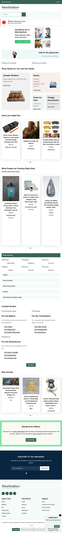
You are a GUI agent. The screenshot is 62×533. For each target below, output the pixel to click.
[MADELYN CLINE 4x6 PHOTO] (31, 139)
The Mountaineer (10, 355)
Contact (4, 516)
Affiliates (4, 504)
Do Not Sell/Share (43, 529)
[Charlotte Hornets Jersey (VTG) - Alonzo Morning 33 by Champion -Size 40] (11, 210)
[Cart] (48, 7)
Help (57, 2)
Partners (24, 504)
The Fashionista (40, 332)
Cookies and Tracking (48, 504)
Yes (11, 400)
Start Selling (31, 440)
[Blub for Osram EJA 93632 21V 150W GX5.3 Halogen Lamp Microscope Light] (31, 210)
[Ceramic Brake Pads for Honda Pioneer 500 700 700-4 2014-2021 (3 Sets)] (51, 139)
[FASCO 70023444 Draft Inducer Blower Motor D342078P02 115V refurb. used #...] (51, 395)
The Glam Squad (40, 327)
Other (31, 408)
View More (31, 365)
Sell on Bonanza (6, 2)
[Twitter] (7, 493)
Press (23, 507)
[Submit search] (24, 14)
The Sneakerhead (40, 329)
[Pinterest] (10, 493)
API (3, 507)
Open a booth (37, 434)
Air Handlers (51, 410)
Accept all (16, 529)
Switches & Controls (11, 147)
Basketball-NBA (11, 215)
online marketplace (19, 431)
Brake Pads (51, 149)
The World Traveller (11, 352)
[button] (30, 248)
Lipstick (51, 212)
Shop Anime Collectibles (23, 41)
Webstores (25, 510)
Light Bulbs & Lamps (31, 207)
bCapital (24, 513)
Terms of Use (45, 510)
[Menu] (58, 7)
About (3, 501)
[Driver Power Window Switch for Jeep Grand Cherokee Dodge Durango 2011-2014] (11, 139)
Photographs (31, 148)
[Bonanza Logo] (10, 8)
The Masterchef (9, 329)
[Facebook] (3, 493)
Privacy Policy (46, 507)
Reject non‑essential (28, 529)
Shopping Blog (6, 513)
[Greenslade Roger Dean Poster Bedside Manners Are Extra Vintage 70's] (11, 395)
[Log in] (53, 7)
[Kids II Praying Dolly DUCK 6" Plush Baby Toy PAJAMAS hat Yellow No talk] (31, 395)
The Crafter (8, 327)
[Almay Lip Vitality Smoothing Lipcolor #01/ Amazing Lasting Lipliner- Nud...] (51, 210)
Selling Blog (5, 510)
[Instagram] (14, 493)
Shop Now (6, 85)
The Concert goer (10, 358)
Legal (23, 501)
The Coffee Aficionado (12, 332)
